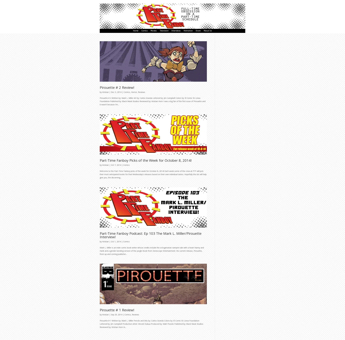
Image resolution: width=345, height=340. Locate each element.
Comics (144, 31)
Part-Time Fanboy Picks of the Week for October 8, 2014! (146, 160)
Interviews (176, 31)
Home (135, 31)
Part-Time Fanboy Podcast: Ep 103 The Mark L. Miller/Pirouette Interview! (150, 235)
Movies (154, 31)
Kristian (105, 92)
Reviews (141, 92)
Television (164, 31)
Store (198, 31)
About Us (208, 31)
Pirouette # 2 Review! (117, 87)
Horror (134, 92)
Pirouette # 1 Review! (117, 310)
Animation (188, 31)
